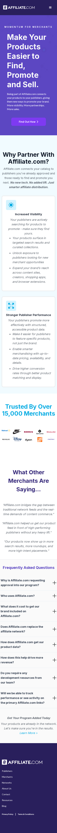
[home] (19, 7)
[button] (50, 7)
